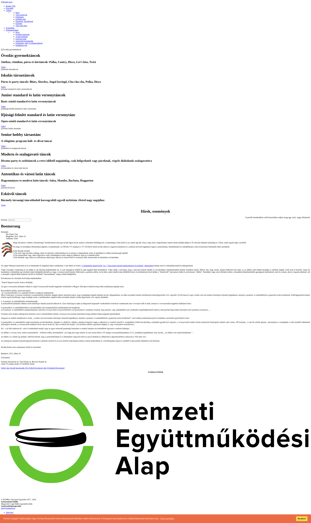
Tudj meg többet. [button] (167, 519)
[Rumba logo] (6, 2)
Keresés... (5, 220)
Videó (3, 67)
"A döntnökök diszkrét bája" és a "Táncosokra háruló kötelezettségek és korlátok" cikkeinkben (117, 266)
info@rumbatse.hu (8, 508)
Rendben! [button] (302, 519)
